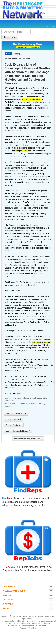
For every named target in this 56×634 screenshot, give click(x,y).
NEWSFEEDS (9, 586)
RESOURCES (9, 599)
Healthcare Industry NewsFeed (27, 438)
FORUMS (7, 595)
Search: (15, 413)
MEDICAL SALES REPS (14, 590)
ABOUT (6, 608)
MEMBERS (8, 604)
